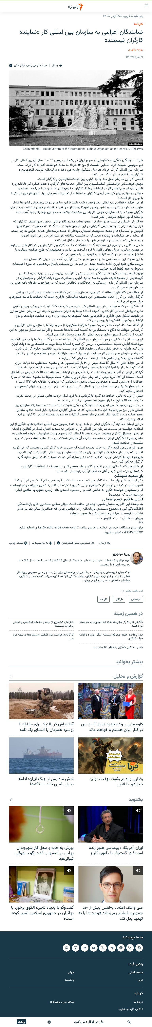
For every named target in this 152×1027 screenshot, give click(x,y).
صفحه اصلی (136, 973)
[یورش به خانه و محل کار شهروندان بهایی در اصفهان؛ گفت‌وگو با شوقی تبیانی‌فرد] (41, 824)
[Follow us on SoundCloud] (84, 948)
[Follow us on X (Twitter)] (102, 948)
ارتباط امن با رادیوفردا (62, 1002)
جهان (71, 973)
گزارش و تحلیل (128, 677)
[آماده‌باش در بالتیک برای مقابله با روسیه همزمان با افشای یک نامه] (41, 701)
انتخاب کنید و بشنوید (130, 1009)
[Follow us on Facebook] (121, 948)
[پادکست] (49, 1022)
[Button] (57, 65)
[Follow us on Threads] (66, 948)
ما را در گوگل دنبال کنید (89, 1021)
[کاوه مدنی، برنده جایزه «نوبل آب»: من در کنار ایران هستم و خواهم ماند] (110, 701)
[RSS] (130, 948)
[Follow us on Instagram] (75, 948)
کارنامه (138, 24)
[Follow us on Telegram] (112, 948)
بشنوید (135, 800)
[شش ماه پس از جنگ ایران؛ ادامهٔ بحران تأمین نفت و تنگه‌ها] (41, 755)
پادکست (69, 980)
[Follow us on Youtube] (93, 948)
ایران (140, 980)
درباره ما (138, 1002)
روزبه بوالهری (135, 50)
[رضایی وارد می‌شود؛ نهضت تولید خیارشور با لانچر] (110, 755)
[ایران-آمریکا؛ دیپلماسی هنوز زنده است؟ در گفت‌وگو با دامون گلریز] (110, 824)
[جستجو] (129, 1022)
